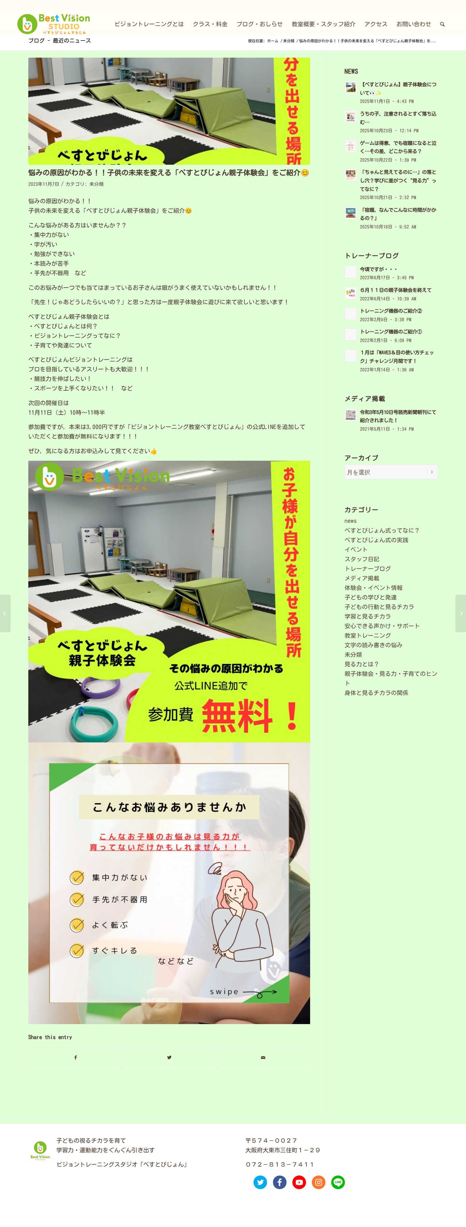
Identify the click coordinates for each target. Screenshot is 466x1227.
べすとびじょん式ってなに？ (382, 530)
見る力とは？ (362, 664)
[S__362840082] (169, 111)
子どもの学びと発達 (371, 597)
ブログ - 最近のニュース (59, 40)
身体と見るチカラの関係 (376, 693)
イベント (356, 549)
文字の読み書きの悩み (374, 645)
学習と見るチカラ (368, 616)
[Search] (442, 24)
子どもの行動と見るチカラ (379, 607)
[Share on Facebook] (75, 1057)
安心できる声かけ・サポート (382, 626)
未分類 (96, 184)
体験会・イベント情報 (374, 588)
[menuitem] (149, 24)
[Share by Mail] (263, 1057)
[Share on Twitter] (169, 1057)
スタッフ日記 (362, 559)
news (351, 520)
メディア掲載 (362, 578)
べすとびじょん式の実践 (376, 540)
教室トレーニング (368, 635)
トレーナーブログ (368, 569)
